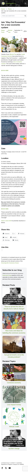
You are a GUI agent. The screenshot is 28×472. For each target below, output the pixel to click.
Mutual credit (14, 427)
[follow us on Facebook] (2, 468)
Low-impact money (14, 405)
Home (3, 9)
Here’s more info (6, 221)
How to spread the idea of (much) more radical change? (14, 308)
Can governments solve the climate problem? (14, 356)
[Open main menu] (25, 3)
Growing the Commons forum (10, 263)
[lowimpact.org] (8, 3)
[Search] (25, 15)
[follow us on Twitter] (6, 468)
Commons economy (14, 383)
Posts (10, 9)
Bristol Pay (10, 31)
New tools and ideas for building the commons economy (14, 332)
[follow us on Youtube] (10, 468)
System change (14, 448)
